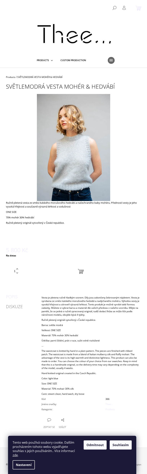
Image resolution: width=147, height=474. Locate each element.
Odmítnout (95, 445)
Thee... (109, 404)
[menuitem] (45, 60)
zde (15, 455)
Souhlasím (121, 445)
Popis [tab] (12, 296)
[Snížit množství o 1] (17, 273)
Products (110, 409)
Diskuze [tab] (14, 306)
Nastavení (24, 465)
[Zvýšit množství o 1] (17, 269)
